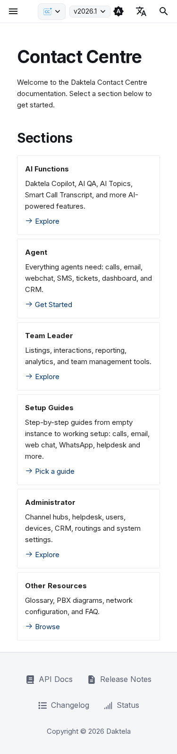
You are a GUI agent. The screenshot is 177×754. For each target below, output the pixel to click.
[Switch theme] (118, 11)
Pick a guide (54, 471)
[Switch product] (52, 11)
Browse (46, 626)
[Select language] (141, 11)
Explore (46, 221)
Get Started (52, 304)
